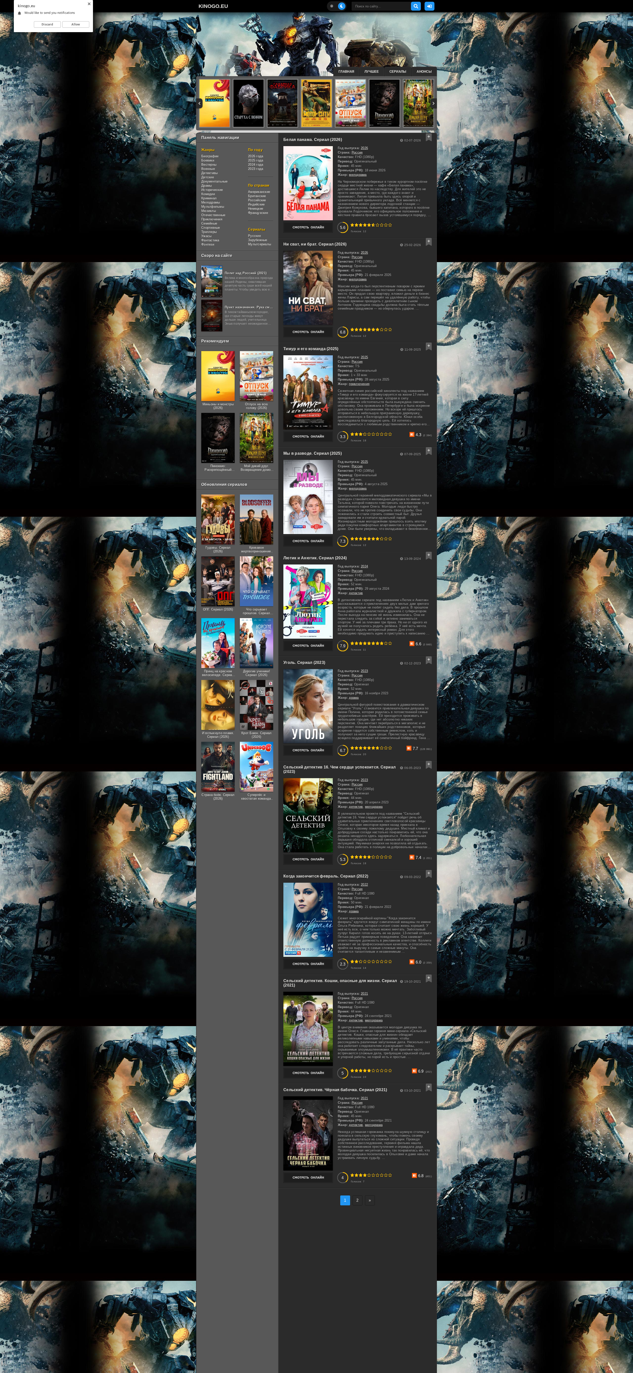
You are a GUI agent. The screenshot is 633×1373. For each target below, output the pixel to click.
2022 (364, 884)
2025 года (255, 160)
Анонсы (424, 71)
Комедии (208, 194)
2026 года (255, 156)
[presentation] (199, 103)
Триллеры (209, 232)
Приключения (211, 219)
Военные (208, 169)
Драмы (206, 185)
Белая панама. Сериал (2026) (312, 139)
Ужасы (206, 236)
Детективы (209, 173)
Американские (259, 192)
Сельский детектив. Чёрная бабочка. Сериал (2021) (335, 1090)
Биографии (209, 156)
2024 (364, 566)
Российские (257, 200)
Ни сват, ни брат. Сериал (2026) (314, 244)
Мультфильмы (212, 206)
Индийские (256, 204)
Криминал (209, 198)
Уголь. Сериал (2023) (304, 662)
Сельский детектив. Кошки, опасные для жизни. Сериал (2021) (340, 983)
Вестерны (208, 164)
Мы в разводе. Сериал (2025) (312, 453)
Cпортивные (210, 227)
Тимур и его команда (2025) (311, 349)
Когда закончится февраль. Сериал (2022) (325, 876)
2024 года (255, 164)
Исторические (212, 190)
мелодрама (357, 175)
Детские (207, 177)
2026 (364, 148)
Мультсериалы (259, 244)
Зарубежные (257, 240)
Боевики (207, 160)
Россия (357, 152)
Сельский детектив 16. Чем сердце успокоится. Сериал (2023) (339, 769)
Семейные (209, 223)
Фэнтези (207, 244)
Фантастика (210, 240)
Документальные (214, 181)
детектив (356, 593)
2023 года (255, 169)
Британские (257, 196)
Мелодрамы (210, 202)
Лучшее (371, 71)
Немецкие (255, 208)
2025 (364, 357)
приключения (359, 384)
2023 (364, 671)
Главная (346, 71)
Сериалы (398, 71)
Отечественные (213, 215)
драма (354, 697)
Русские (254, 236)
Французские (258, 213)
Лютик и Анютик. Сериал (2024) (315, 558)
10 (390, 225)
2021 (364, 993)
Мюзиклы (208, 211)
